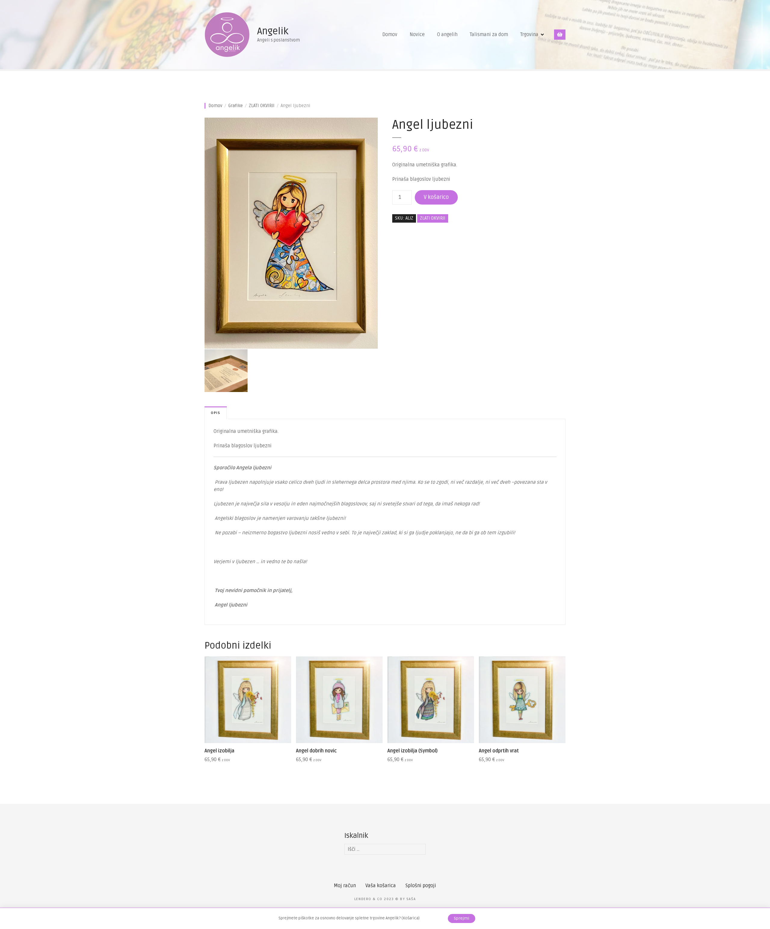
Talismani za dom (489, 35)
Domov (389, 35)
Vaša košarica (380, 886)
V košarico (436, 197)
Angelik (272, 31)
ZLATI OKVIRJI (262, 105)
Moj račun (345, 886)
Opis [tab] (215, 413)
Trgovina (529, 35)
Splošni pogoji (420, 886)
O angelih (447, 35)
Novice (417, 35)
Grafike (235, 105)
